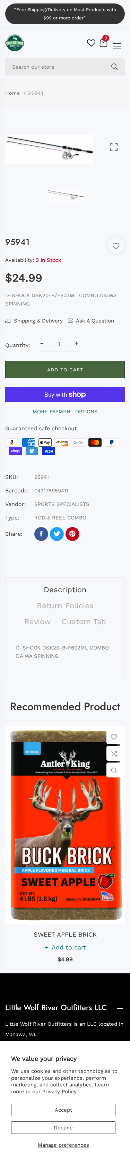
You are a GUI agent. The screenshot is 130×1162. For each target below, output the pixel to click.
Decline (63, 1128)
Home (12, 93)
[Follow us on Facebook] (41, 534)
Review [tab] (37, 621)
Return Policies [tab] (65, 605)
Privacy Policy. (60, 1091)
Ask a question (95, 321)
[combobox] (65, 67)
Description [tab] (65, 589)
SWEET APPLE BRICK (65, 934)
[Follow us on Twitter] (57, 534)
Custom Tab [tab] (84, 621)
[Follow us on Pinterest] (72, 534)
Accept (63, 1110)
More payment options (65, 411)
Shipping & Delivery (37, 321)
